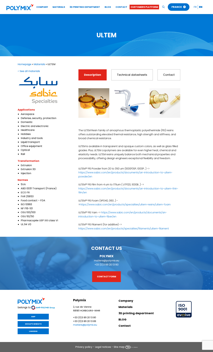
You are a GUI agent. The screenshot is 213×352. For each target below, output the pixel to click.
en (200, 7)
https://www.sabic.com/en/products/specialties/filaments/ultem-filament (123, 228)
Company (42, 7)
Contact (121, 7)
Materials (59, 7)
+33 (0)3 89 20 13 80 (106, 264)
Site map (119, 347)
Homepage (24, 64)
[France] (20, 7)
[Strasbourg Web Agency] (131, 347)
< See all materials (29, 71)
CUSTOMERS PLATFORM (144, 7)
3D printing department (85, 7)
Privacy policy (83, 347)
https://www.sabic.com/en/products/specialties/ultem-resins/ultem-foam (125, 204)
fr (195, 7)
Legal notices (103, 347)
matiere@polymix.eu (106, 260)
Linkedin (33, 331)
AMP (33, 316)
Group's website (33, 324)
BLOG (108, 7)
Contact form (106, 276)
